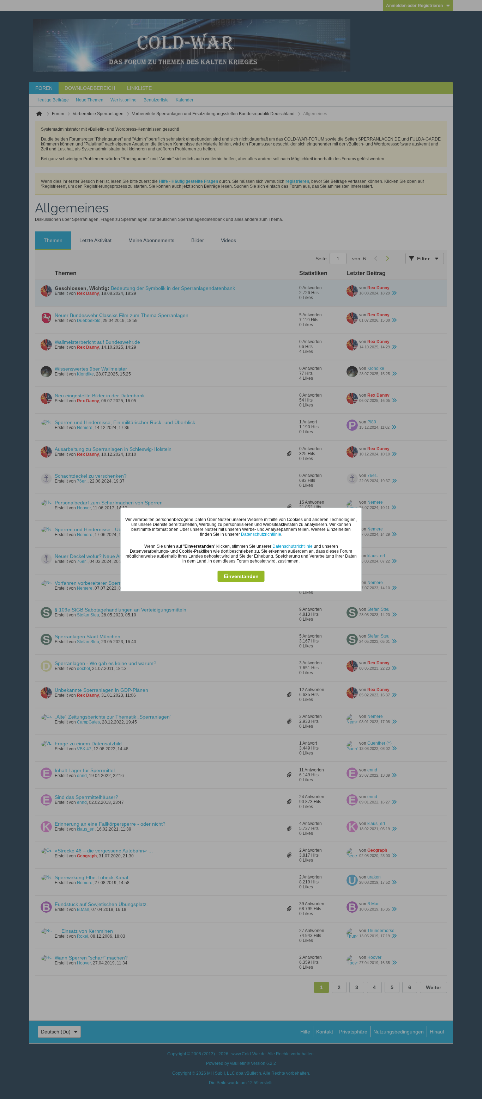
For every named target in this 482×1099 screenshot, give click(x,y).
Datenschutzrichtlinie (261, 534)
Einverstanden (241, 576)
